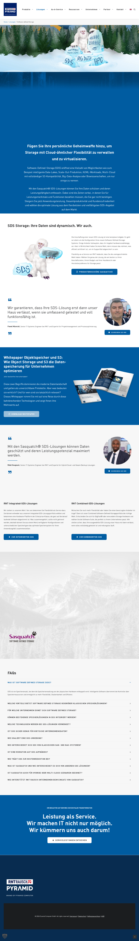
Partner (107, 9)
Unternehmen (91, 9)
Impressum (73, 916)
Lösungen (40, 9)
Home (5, 22)
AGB (102, 916)
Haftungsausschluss (93, 916)
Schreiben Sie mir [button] (118, 332)
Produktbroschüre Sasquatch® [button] (96, 272)
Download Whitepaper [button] (23, 414)
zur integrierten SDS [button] (23, 537)
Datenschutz (82, 916)
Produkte (26, 9)
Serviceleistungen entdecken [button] (71, 840)
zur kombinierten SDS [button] (90, 537)
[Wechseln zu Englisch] (130, 9)
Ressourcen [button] (74, 9)
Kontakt (120, 9)
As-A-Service (57, 9)
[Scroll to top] (135, 936)
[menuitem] (27, 9)
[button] (135, 9)
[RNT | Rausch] (10, 9)
